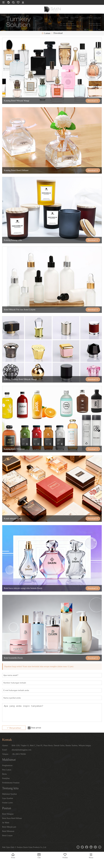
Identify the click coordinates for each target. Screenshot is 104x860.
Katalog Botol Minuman (14, 449)
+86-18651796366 (19, 754)
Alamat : (5, 745)
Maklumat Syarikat (9, 794)
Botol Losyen (7, 836)
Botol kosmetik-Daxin (13, 658)
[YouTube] (78, 847)
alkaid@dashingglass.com (21, 750)
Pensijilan (6, 778)
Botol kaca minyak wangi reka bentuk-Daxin (23, 588)
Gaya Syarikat (7, 798)
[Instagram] (99, 847)
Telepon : (5, 754)
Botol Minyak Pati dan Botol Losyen (19, 309)
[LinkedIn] (91, 847)
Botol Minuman (8, 831)
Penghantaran (7, 765)
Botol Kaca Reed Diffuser (12, 818)
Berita (4, 774)
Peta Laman (6, 770)
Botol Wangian (8, 814)
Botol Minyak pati (9, 827)
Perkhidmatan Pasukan (11, 783)
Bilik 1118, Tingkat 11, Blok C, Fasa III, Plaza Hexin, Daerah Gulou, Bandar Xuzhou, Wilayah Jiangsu (51, 745)
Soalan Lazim (7, 803)
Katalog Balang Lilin (13, 240)
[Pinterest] (95, 847)
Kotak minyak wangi (13, 518)
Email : (5, 750)
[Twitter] (82, 847)
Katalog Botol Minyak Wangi (16, 100)
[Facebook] (86, 847)
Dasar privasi (36, 728)
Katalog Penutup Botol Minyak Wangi (20, 379)
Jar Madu (5, 823)
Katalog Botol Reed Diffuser (16, 170)
